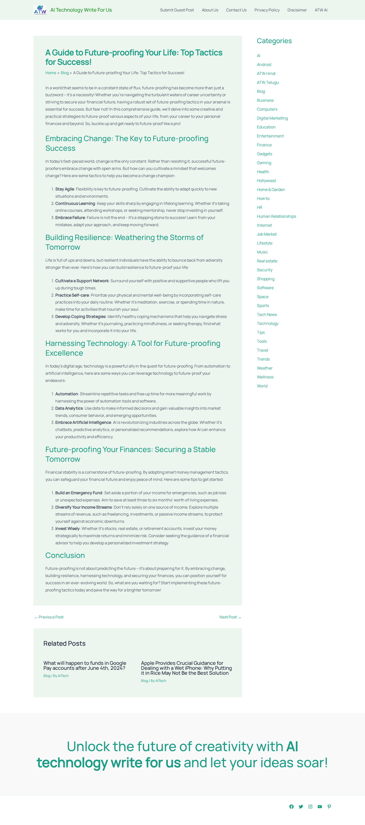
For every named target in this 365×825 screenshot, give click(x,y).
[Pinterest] (329, 806)
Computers (267, 109)
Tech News (267, 314)
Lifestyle (264, 243)
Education (266, 127)
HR (259, 207)
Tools (262, 341)
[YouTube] (320, 806)
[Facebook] (291, 806)
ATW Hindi (266, 73)
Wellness (265, 377)
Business (265, 100)
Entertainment (270, 136)
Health (263, 171)
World (262, 386)
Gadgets (264, 153)
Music (262, 252)
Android (264, 64)
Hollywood (266, 180)
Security (264, 270)
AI (258, 55)
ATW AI (321, 10)
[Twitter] (301, 806)
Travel (262, 350)
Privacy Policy (267, 10)
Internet (264, 225)
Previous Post (49, 617)
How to (263, 198)
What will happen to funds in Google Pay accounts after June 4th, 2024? (84, 665)
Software (265, 287)
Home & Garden (271, 189)
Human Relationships (276, 216)
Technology (267, 323)
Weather (265, 368)
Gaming (264, 162)
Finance (264, 145)
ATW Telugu (268, 82)
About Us (210, 10)
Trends (263, 359)
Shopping (265, 278)
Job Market (267, 234)
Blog (46, 675)
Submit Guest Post (177, 10)
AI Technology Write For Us (81, 9)
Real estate (267, 261)
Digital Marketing (272, 118)
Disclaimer (297, 10)
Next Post (230, 617)
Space (262, 296)
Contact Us (236, 10)
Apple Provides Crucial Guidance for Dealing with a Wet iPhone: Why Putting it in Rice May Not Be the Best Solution (186, 668)
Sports (263, 305)
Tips (261, 332)
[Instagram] (310, 806)
